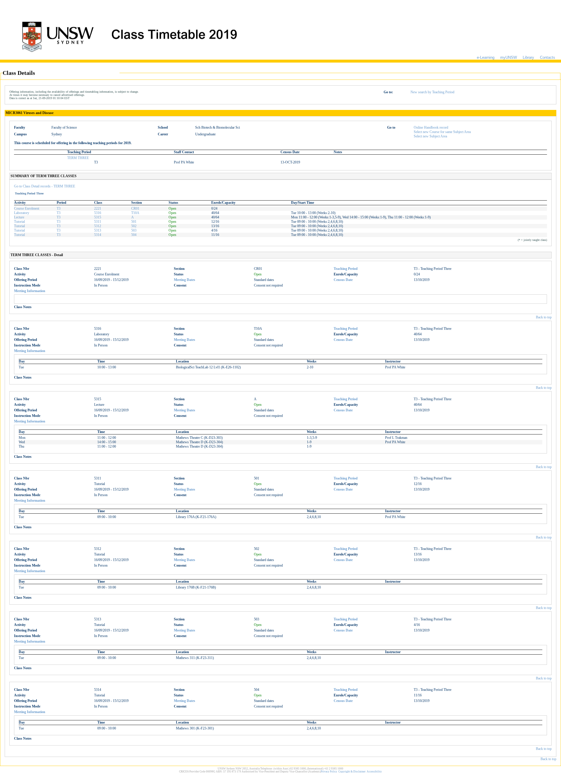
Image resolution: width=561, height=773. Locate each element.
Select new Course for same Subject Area (442, 132)
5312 (97, 226)
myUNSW (508, 57)
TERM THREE (78, 158)
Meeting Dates (184, 280)
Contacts (547, 57)
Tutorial (19, 222)
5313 (97, 230)
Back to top (544, 317)
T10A (135, 213)
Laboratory (21, 213)
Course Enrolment (26, 208)
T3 (58, 208)
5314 (97, 235)
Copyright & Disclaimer (352, 771)
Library (528, 57)
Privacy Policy (329, 771)
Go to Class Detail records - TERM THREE (44, 186)
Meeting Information (29, 291)
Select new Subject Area (430, 136)
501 (133, 222)
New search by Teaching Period (432, 92)
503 (133, 230)
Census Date (343, 280)
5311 (97, 222)
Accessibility (374, 771)
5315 (97, 217)
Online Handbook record (431, 127)
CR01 (135, 208)
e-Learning (485, 57)
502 (133, 226)
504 (133, 235)
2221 (97, 208)
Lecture (19, 217)
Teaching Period (346, 269)
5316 (97, 213)
